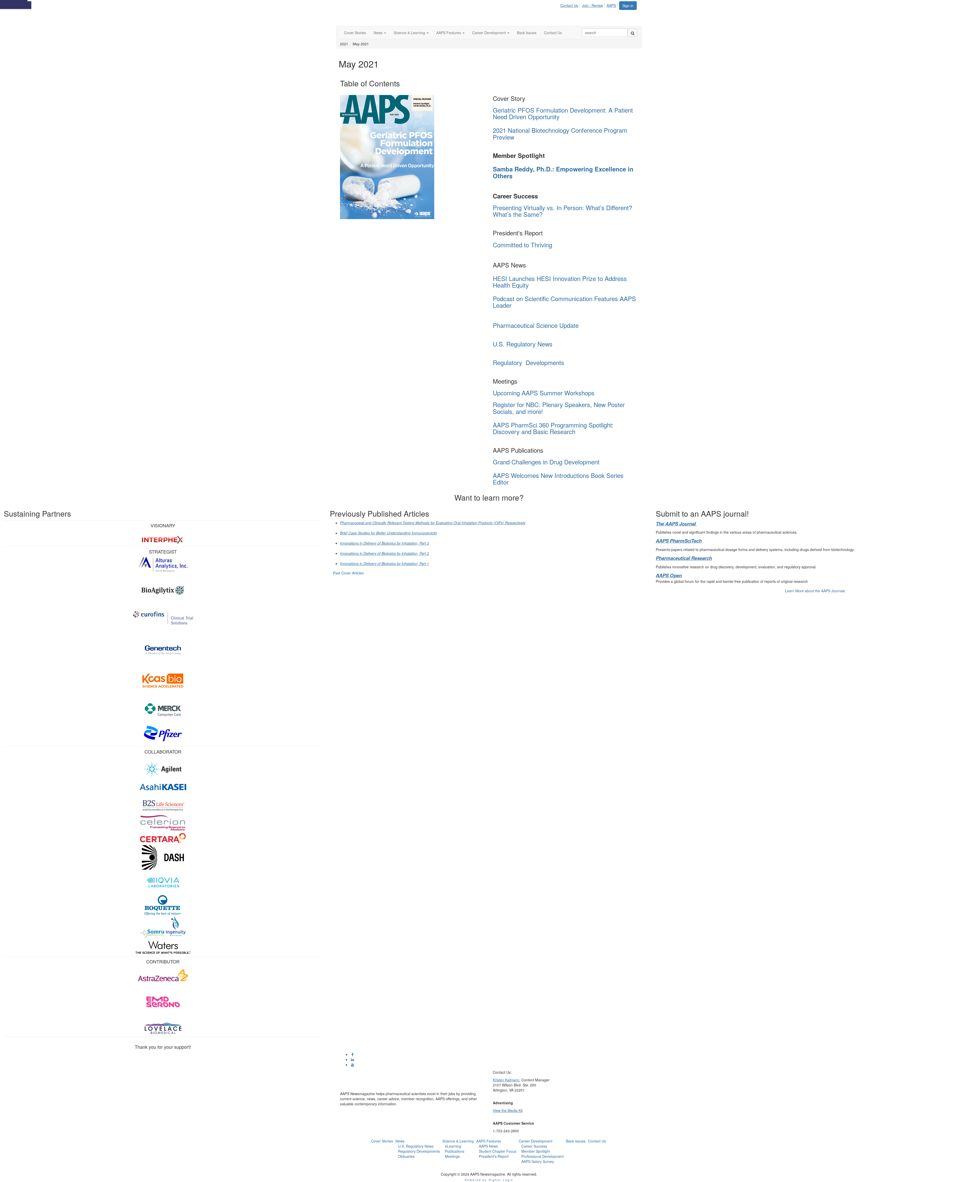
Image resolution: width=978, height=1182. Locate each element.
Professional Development (542, 1156)
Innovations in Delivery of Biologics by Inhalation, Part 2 (384, 553)
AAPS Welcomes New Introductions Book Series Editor (558, 478)
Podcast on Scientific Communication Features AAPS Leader (564, 302)
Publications (454, 1151)
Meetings (452, 1156)
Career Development (535, 1141)
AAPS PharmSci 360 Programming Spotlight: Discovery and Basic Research (553, 428)
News (400, 1141)
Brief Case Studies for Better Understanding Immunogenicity (388, 532)
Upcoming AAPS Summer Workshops (543, 392)
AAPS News (488, 1146)
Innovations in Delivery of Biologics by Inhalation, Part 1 (384, 563)
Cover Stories (382, 1141)
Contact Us (569, 5)
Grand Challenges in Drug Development (546, 461)
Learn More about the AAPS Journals (815, 590)
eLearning (453, 1146)
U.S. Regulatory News (522, 343)
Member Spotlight (535, 1151)
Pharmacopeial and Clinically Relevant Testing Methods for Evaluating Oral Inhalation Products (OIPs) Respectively (432, 522)
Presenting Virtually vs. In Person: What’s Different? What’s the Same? (562, 211)
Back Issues (576, 1141)
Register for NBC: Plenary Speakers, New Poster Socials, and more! (559, 407)
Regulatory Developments (528, 362)
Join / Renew (592, 5)
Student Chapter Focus (497, 1151)
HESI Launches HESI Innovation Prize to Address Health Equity (560, 281)
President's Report (494, 1156)
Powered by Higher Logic (489, 1180)
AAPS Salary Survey (537, 1161)
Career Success (534, 1146)
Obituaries (406, 1156)
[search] (633, 32)
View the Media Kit (508, 1110)
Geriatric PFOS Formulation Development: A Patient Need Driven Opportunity (563, 113)
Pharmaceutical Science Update (536, 325)
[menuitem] (570, 4)
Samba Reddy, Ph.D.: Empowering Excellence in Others (563, 172)
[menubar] (589, 4)
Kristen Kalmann (506, 1079)
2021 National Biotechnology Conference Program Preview (560, 133)
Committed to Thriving (522, 244)
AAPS (611, 5)
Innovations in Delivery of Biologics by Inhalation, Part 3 (384, 543)
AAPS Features (488, 1141)
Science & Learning (458, 1141)
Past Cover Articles (348, 572)
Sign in (627, 5)
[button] (380, 32)
